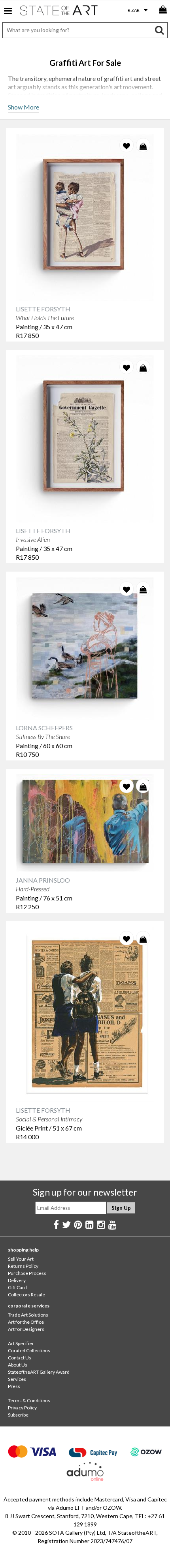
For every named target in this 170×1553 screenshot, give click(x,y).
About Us (17, 1365)
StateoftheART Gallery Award (39, 1372)
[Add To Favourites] (126, 145)
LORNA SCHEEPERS (44, 727)
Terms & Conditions (29, 1400)
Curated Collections (29, 1350)
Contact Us (19, 1358)
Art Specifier (21, 1343)
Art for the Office (26, 1322)
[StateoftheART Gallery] (59, 12)
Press (14, 1386)
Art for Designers (26, 1329)
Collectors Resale (26, 1295)
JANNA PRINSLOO (43, 880)
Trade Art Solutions (28, 1315)
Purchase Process (27, 1273)
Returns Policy (23, 1266)
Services (17, 1379)
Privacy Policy (22, 1408)
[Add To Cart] (143, 145)
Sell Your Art (21, 1259)
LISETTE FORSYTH (43, 309)
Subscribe (18, 1415)
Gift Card (17, 1287)
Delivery (17, 1280)
